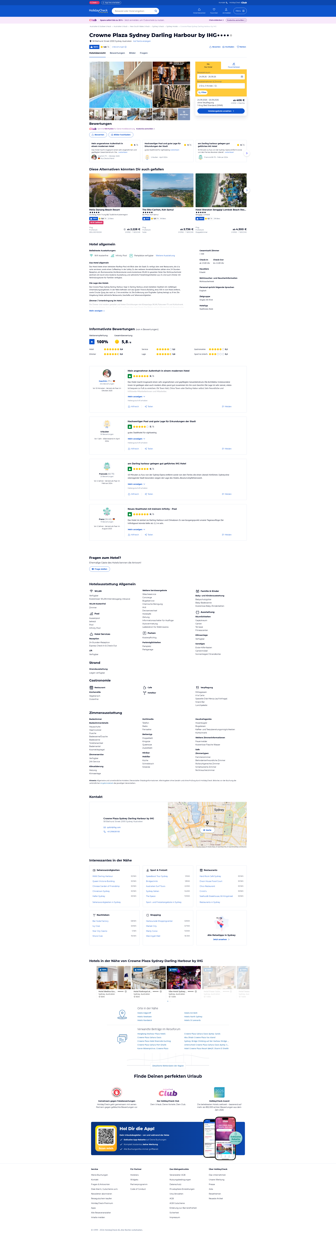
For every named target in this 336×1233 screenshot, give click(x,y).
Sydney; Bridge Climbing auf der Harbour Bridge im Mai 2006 (206, 1041)
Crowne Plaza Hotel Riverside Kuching (154, 1041)
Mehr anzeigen (96, 310)
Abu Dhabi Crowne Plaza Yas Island (199, 1037)
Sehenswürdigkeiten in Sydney (107, 902)
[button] (120, 85)
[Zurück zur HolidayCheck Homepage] (98, 11)
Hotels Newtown (144, 1016)
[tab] (208, 65)
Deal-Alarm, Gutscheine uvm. (104, 1189)
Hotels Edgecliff (144, 1013)
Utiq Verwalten (176, 1194)
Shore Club (98, 936)
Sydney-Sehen (152, 891)
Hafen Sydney (99, 896)
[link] (199, 11)
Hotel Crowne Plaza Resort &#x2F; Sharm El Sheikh (206, 1048)
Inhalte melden (98, 1217)
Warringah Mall (153, 936)
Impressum (175, 1217)
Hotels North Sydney (193, 1016)
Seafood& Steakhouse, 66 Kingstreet (216, 896)
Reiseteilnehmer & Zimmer (209, 81)
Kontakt (222, 3)
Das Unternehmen (217, 1175)
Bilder (132, 53)
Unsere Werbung (216, 1179)
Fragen (144, 53)
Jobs (211, 1189)
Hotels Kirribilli (190, 1013)
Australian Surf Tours (155, 886)
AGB (172, 1198)
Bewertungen (117, 53)
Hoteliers (134, 1175)
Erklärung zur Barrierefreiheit (183, 1208)
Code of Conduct (138, 1189)
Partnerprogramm (139, 1184)
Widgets (134, 1179)
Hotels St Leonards (192, 1020)
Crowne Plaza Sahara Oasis (149, 1037)
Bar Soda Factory (101, 921)
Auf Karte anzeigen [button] (142, 41)
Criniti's (203, 891)
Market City (151, 926)
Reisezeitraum (203, 72)
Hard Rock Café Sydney (210, 876)
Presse (212, 1184)
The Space (150, 896)
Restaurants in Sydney (210, 902)
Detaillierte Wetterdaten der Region (168, 1065)
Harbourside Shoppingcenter (159, 921)
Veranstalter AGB (177, 1175)
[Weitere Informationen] (125, 229)
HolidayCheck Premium (102, 1203)
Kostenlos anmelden (235, 20)
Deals (93, 3)
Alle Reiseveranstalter (101, 1213)
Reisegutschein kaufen (101, 1198)
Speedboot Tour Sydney (157, 876)
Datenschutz (175, 1184)
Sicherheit (174, 1213)
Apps (93, 1208)
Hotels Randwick (144, 1020)
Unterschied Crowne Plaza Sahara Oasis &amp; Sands (206, 1044)
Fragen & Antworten (100, 1184)
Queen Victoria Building (104, 881)
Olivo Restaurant (207, 886)
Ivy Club (96, 926)
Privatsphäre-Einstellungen (182, 1189)
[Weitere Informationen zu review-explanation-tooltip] (125, 47)
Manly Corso (152, 931)
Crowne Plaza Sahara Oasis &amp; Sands (202, 1033)
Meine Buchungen (99, 1175)
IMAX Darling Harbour (103, 876)
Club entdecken (215, 20)
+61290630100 (113, 831)
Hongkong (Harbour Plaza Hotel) (151, 1033)
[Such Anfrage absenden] (156, 11)
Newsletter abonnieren (101, 1194)
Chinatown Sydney (101, 891)
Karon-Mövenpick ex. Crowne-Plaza (152, 1048)
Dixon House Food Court (211, 881)
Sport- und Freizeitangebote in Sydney (164, 902)
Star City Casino (100, 931)
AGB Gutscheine (177, 1203)
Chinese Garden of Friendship (106, 886)
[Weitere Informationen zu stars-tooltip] (230, 35)
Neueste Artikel (216, 1198)
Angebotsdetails (106, 783)
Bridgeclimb (152, 881)
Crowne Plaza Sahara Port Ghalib (151, 1044)
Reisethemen (215, 1194)
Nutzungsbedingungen (180, 1179)
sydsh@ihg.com (114, 827)
